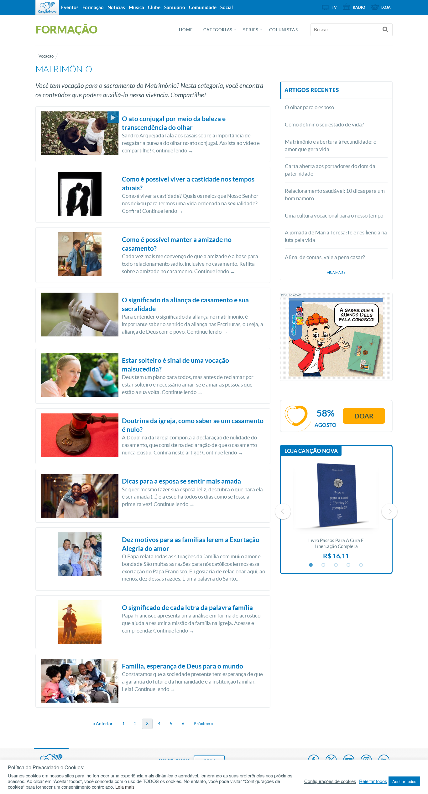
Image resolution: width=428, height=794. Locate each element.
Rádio (359, 7)
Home (186, 30)
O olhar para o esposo (309, 107)
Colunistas (283, 30)
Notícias (116, 7)
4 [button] (348, 565)
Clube (154, 7)
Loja (386, 7)
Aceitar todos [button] (404, 781)
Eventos (70, 7)
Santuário (174, 7)
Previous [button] (283, 511)
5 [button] (361, 565)
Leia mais (124, 787)
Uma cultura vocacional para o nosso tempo (334, 215)
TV (334, 7)
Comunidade (203, 7)
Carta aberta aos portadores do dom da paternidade (330, 170)
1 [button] (311, 565)
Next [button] (389, 511)
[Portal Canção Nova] (47, 7)
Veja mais (336, 272)
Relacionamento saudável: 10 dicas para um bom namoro (335, 194)
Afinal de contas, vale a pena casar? (325, 257)
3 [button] (336, 565)
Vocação (46, 56)
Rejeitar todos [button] (373, 781)
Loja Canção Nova (311, 451)
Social (226, 7)
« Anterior (103, 723)
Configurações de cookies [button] (330, 781)
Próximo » (203, 723)
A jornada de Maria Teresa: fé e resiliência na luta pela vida (336, 236)
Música (136, 7)
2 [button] (323, 565)
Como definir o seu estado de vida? (324, 124)
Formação (93, 7)
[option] (336, 511)
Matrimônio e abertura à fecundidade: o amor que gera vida (330, 145)
